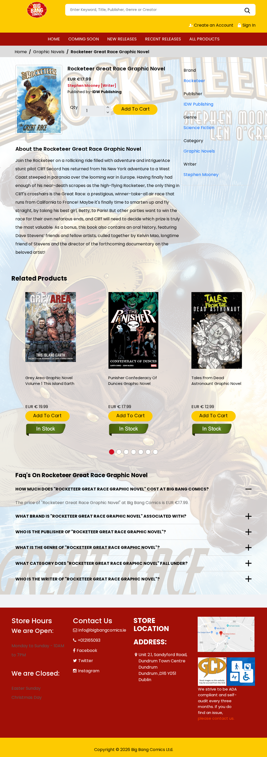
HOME (54, 39)
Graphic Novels (48, 52)
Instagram (88, 671)
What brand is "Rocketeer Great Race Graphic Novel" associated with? (100, 516)
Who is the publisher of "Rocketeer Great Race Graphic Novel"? (90, 532)
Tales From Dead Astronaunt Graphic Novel (216, 380)
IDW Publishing (198, 104)
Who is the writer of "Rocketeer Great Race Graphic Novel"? (87, 579)
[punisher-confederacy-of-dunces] (133, 330)
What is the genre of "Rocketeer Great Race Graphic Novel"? (87, 547)
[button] (111, 452)
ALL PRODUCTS (204, 39)
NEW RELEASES (122, 39)
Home (21, 52)
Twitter (85, 661)
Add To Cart (135, 109)
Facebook (87, 650)
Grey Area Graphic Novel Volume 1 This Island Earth (49, 380)
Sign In (248, 25)
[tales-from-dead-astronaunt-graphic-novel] (216, 330)
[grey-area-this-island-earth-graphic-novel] (50, 327)
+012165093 (89, 640)
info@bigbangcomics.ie (102, 630)
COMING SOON (83, 39)
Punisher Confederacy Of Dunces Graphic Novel (132, 380)
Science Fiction (199, 128)
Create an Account (213, 25)
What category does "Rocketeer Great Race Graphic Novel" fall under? (101, 563)
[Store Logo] (37, 10)
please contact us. (216, 718)
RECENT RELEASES (163, 39)
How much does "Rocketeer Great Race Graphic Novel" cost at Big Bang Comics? (112, 489)
